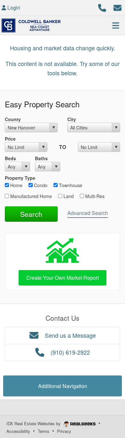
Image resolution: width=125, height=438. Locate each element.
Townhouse (70, 185)
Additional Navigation (62, 386)
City (71, 119)
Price (10, 139)
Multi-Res (94, 196)
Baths (41, 158)
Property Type (20, 178)
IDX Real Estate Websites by (34, 423)
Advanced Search (87, 213)
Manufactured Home (30, 196)
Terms (43, 431)
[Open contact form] (117, 7)
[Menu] (115, 25)
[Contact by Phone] (102, 7)
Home (15, 185)
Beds (10, 158)
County (13, 119)
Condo (40, 185)
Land (68, 196)
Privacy (64, 431)
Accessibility (18, 431)
